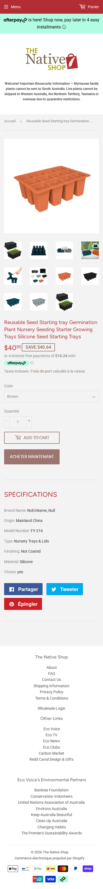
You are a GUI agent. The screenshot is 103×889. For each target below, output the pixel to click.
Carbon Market (51, 753)
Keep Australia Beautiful (51, 815)
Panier (93, 7)
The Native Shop (55, 852)
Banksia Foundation (51, 790)
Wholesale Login (51, 708)
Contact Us (51, 679)
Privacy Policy (51, 692)
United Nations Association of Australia (51, 802)
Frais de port (41, 371)
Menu (16, 7)
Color (8, 386)
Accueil (10, 121)
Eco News (51, 741)
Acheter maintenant (32, 456)
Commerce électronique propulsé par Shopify (49, 858)
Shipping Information (51, 686)
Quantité (11, 411)
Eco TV (51, 735)
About (51, 667)
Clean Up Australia (51, 821)
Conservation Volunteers (51, 796)
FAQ (51, 673)
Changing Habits (51, 827)
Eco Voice (51, 729)
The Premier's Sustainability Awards (51, 833)
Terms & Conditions (51, 698)
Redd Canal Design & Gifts (51, 759)
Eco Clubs (51, 747)
